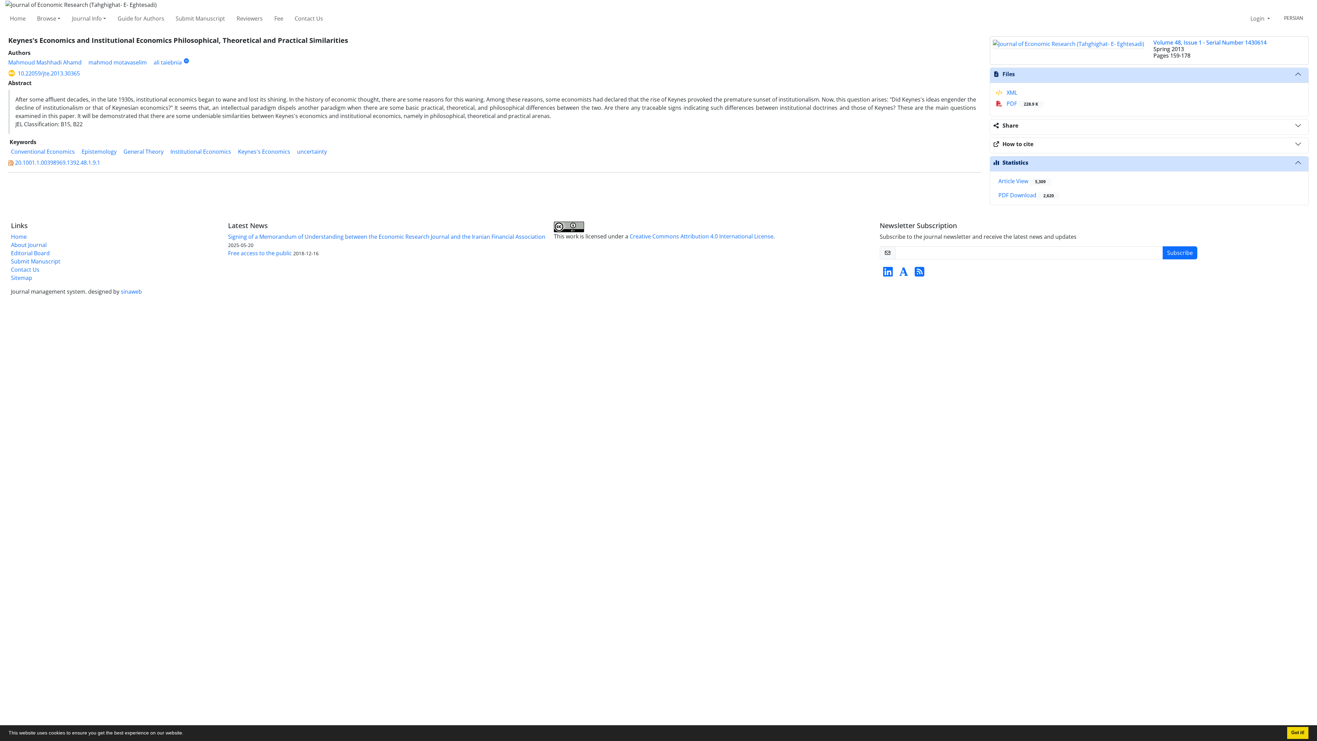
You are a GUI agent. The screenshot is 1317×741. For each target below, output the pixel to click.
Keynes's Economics (264, 151)
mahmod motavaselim (117, 62)
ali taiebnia (168, 62)
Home (18, 18)
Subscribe (1180, 253)
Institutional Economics (200, 151)
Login (1258, 18)
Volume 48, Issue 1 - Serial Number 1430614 (1210, 42)
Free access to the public (260, 253)
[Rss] (919, 274)
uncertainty (312, 151)
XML (1011, 92)
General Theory (143, 151)
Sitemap (21, 278)
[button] (186, 734)
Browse (46, 18)
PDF (1021, 103)
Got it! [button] (1297, 732)
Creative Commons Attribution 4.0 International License (701, 236)
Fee (278, 18)
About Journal (29, 245)
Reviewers (250, 18)
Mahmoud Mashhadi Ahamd (45, 62)
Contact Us (309, 18)
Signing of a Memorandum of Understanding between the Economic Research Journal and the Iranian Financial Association (386, 236)
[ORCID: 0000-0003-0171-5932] (186, 61)
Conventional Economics (43, 151)
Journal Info (87, 18)
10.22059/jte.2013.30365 (49, 73)
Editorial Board (30, 253)
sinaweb (131, 291)
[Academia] (904, 274)
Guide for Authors (141, 18)
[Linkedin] (888, 274)
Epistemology (99, 151)
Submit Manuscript (200, 18)
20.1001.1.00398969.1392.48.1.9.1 (57, 162)
